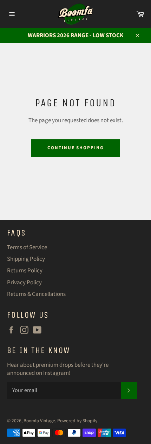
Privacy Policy (24, 282)
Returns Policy (24, 270)
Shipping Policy (26, 259)
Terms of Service (27, 247)
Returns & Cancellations (36, 294)
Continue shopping (75, 148)
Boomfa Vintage (39, 420)
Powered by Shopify (77, 420)
